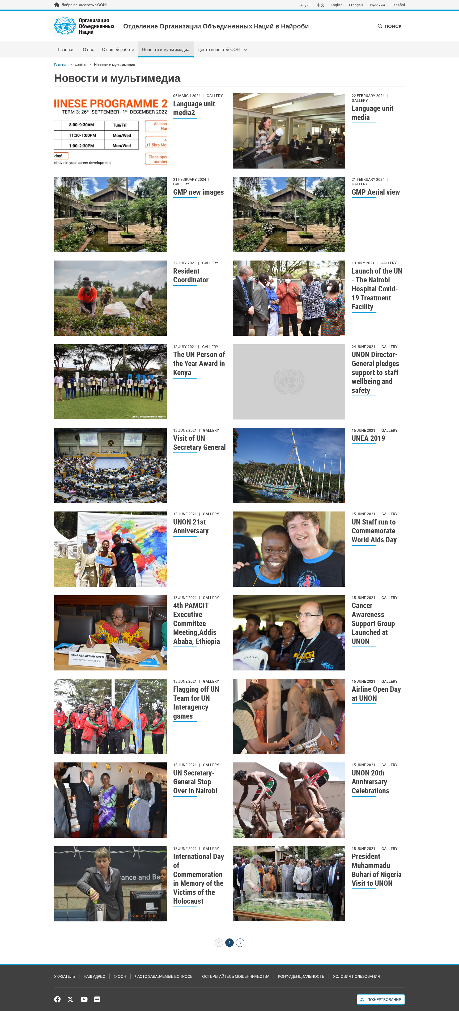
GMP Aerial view (376, 191)
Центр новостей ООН (217, 49)
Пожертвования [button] (384, 999)
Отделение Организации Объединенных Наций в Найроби (216, 26)
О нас (88, 49)
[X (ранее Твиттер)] (70, 999)
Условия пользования (356, 976)
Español (398, 4)
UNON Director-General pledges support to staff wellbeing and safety (375, 372)
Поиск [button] (393, 26)
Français (356, 4)
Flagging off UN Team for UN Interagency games (196, 702)
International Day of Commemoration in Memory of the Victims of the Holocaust (198, 878)
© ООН (120, 976)
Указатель (64, 976)
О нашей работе (118, 49)
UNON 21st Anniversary (191, 526)
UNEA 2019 (368, 438)
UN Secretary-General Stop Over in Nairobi (195, 781)
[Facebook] (58, 999)
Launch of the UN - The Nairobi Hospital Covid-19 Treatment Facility (377, 288)
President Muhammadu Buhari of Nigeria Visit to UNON (377, 869)
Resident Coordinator (191, 275)
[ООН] (84, 26)
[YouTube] (84, 999)
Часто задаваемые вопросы (164, 976)
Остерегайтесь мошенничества (235, 976)
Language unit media (373, 112)
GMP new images (198, 191)
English (337, 4)
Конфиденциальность (301, 976)
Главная (66, 49)
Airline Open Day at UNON (376, 693)
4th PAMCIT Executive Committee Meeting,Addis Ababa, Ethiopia (196, 623)
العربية (305, 4)
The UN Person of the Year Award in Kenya (199, 363)
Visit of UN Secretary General (199, 442)
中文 (320, 4)
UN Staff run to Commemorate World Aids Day (374, 530)
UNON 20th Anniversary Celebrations (370, 781)
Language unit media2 (194, 108)
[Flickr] (97, 999)
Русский (377, 4)
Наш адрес (94, 976)
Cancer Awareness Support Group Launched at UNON (373, 623)
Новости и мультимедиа (165, 49)
